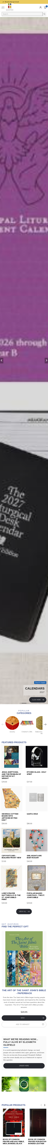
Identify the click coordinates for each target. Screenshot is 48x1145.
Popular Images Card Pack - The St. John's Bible (36, 895)
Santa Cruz (32, 814)
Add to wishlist (22, 1024)
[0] (45, 7)
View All (22, 911)
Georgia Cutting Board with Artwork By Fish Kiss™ (10, 817)
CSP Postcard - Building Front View (11, 857)
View (23, 1018)
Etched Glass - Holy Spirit (36, 773)
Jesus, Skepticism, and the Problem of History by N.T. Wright (11, 775)
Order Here (24, 1066)
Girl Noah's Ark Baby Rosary (34, 857)
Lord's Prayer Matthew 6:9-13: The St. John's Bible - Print (11, 896)
